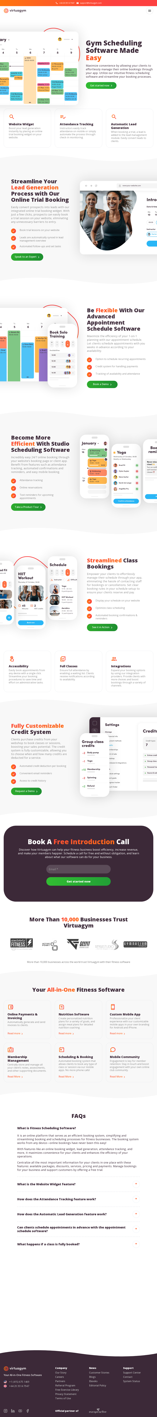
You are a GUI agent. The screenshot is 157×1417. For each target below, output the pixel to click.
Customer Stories (99, 1372)
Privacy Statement (66, 1394)
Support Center (132, 1372)
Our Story (60, 1372)
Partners (60, 1381)
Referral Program (65, 1385)
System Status (131, 1381)
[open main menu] (149, 10)
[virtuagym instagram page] (7, 1411)
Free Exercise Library (67, 1389)
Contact (127, 1377)
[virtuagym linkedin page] (14, 1411)
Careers (59, 1377)
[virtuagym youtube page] (22, 1411)
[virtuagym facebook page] (29, 1411)
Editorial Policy (97, 1385)
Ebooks (93, 1381)
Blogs (92, 1377)
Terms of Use (63, 1398)
